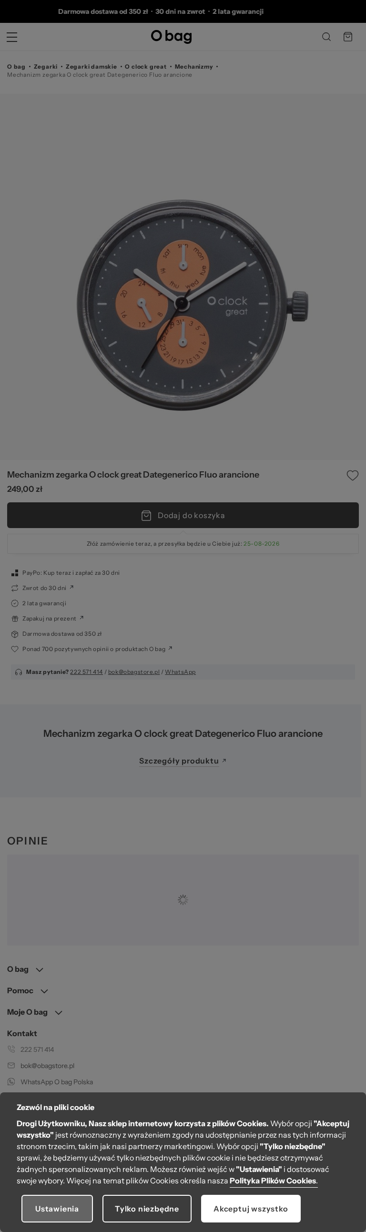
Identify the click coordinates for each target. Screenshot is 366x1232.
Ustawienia (57, 1208)
